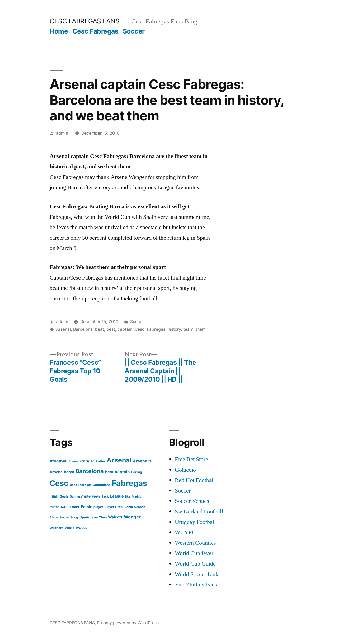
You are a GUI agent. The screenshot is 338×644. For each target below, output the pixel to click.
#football (58, 460)
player (98, 507)
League (117, 496)
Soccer (134, 31)
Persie (86, 506)
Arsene (56, 472)
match (55, 507)
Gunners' (76, 496)
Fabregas (156, 329)
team (188, 329)
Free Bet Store (191, 459)
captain (125, 329)
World (69, 528)
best (110, 329)
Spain (84, 517)
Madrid (137, 496)
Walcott (115, 517)
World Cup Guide (195, 563)
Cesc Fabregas (95, 31)
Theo (103, 517)
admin (62, 133)
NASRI (66, 507)
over (75, 507)
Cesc (139, 329)
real (120, 507)
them (201, 329)
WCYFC (185, 532)
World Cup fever (194, 553)
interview (92, 496)
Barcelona (83, 329)
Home (59, 31)
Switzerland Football (199, 511)
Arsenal (63, 329)
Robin (129, 507)
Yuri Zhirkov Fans (196, 584)
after (101, 461)
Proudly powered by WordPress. (128, 622)
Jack (105, 496)
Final (54, 496)
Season (139, 507)
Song (74, 517)
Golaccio (185, 469)
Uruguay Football (195, 522)
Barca (69, 472)
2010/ (84, 461)
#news (73, 461)
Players (110, 507)
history (174, 329)
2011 (94, 461)
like (127, 496)
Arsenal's (142, 460)
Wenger (132, 516)
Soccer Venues (192, 501)
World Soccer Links (198, 574)
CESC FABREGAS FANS (84, 21)
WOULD (81, 528)
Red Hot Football (195, 480)
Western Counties (195, 543)
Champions (101, 485)
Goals (64, 496)
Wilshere (56, 528)
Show (54, 517)
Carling (136, 472)
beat (99, 329)
